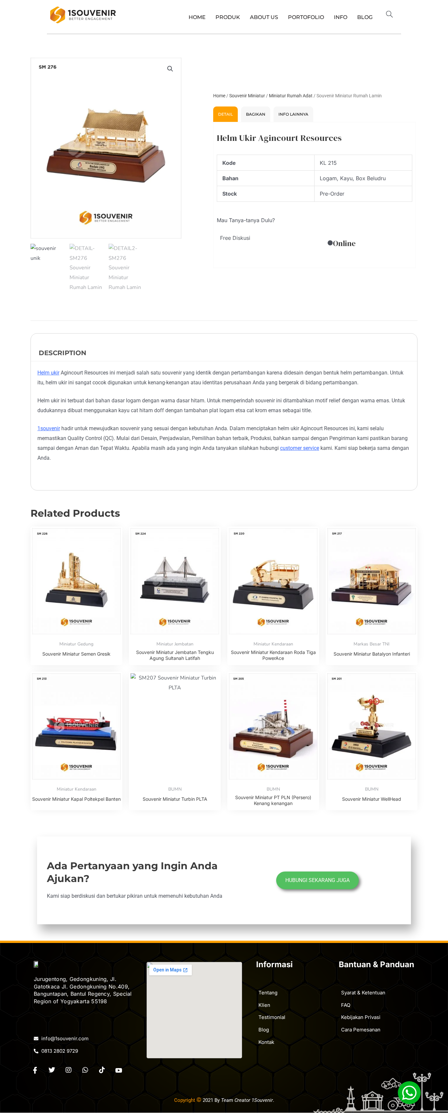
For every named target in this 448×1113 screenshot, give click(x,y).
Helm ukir (48, 373)
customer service (299, 448)
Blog (365, 17)
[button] (392, 15)
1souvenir (48, 428)
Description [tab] (62, 353)
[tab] (225, 114)
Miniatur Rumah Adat (291, 95)
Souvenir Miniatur (247, 95)
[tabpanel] (314, 195)
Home (197, 17)
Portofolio (306, 17)
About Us (264, 17)
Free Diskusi (235, 238)
